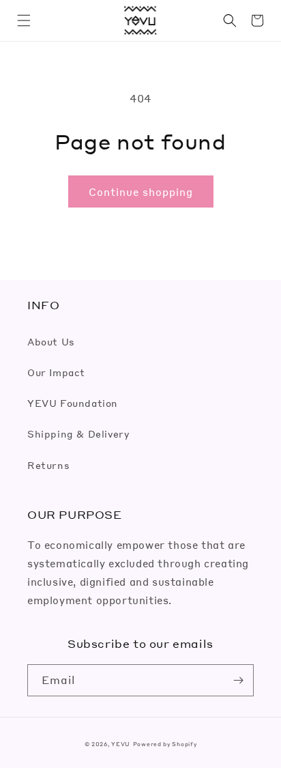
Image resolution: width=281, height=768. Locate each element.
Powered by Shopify (165, 744)
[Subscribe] (238, 680)
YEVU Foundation (72, 403)
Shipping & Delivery (78, 433)
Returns (48, 465)
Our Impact (56, 372)
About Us (51, 341)
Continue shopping (141, 192)
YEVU (120, 744)
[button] (24, 20)
